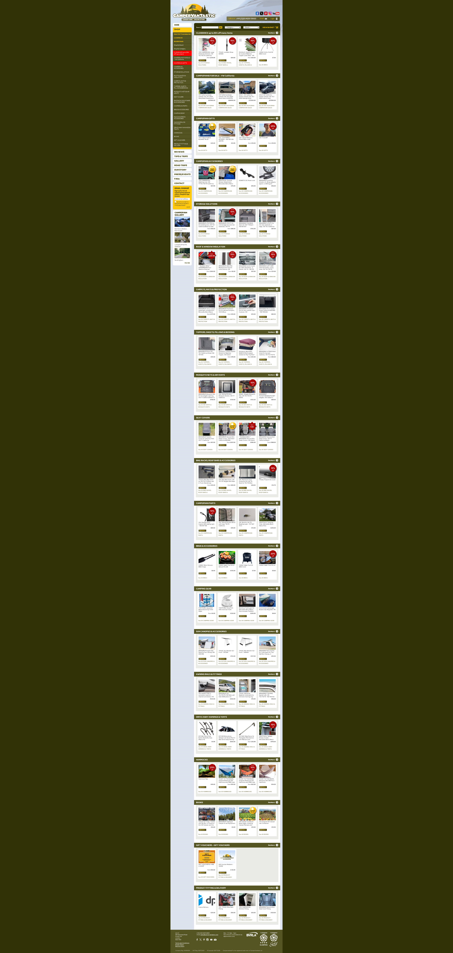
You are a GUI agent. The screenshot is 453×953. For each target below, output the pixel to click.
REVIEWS (179, 151)
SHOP (177, 29)
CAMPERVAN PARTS (180, 106)
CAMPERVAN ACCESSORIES (179, 67)
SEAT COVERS (178, 97)
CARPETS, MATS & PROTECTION (180, 82)
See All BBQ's (263, 65)
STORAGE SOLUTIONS (181, 72)
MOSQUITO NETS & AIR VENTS (181, 92)
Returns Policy (179, 946)
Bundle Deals (178, 41)
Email (262, 18)
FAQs (177, 178)
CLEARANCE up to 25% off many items (181, 53)
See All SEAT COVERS (205, 449)
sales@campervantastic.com (209, 935)
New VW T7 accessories (182, 34)
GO (221, 27)
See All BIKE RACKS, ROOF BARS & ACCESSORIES (224, 65)
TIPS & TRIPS (181, 156)
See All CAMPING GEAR (206, 620)
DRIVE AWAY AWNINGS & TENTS (182, 128)
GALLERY (179, 160)
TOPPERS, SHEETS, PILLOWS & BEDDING (181, 87)
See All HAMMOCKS (204, 791)
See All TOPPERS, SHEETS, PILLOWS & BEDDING (245, 65)
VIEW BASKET (268, 27)
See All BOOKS (203, 834)
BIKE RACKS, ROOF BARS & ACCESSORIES (182, 101)
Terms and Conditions (182, 943)
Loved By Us (178, 38)
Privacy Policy (181, 205)
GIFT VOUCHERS (179, 140)
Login (273, 19)
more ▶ (187, 263)
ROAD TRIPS (180, 165)
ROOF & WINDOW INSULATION (180, 76)
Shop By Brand (178, 45)
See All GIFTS (202, 150)
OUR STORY (180, 169)
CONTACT (179, 183)
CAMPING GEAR (179, 113)
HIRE (176, 25)
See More (271, 33)
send (188, 207)
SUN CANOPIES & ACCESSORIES (179, 118)
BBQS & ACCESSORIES (181, 110)
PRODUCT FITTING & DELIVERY (181, 144)
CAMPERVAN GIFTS (180, 63)
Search (198, 27)
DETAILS (202, 60)
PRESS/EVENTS (182, 174)
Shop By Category (179, 49)
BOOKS (176, 136)
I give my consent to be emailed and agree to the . (182, 203)
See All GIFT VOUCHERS (206, 877)
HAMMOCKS (178, 133)
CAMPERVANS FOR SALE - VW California (182, 58)
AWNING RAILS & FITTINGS (179, 123)
